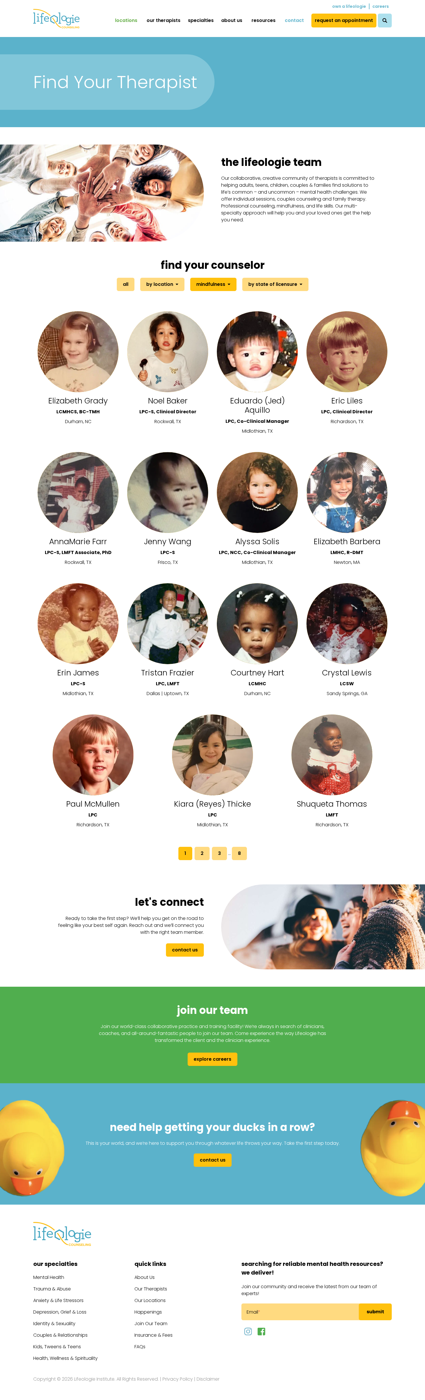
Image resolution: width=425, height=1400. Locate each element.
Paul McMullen (93, 804)
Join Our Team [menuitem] (150, 1323)
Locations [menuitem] (126, 20)
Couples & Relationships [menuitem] (60, 1335)
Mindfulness (210, 284)
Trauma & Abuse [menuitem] (52, 1289)
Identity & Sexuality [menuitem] (54, 1323)
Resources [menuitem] (264, 20)
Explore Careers (212, 1059)
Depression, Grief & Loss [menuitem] (59, 1312)
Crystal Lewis (347, 672)
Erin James (78, 672)
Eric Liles (347, 400)
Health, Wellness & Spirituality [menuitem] (65, 1358)
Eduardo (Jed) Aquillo (257, 405)
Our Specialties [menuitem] (55, 1264)
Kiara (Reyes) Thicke (212, 804)
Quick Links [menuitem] (150, 1264)
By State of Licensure (272, 284)
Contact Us (185, 950)
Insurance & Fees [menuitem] (153, 1335)
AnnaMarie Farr (78, 541)
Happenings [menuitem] (148, 1312)
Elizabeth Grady (78, 400)
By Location (159, 284)
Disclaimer (208, 1379)
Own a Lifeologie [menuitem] (349, 6)
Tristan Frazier (167, 672)
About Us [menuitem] (231, 20)
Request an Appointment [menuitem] (344, 20)
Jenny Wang (167, 541)
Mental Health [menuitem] (48, 1277)
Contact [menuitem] (294, 20)
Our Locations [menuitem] (150, 1300)
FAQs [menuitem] (139, 1346)
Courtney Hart (257, 672)
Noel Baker (168, 400)
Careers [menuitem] (380, 6)
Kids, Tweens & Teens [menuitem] (57, 1346)
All (125, 284)
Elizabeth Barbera (347, 541)
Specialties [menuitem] (201, 20)
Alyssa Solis (257, 541)
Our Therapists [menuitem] (163, 20)
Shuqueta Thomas (332, 804)
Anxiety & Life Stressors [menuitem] (58, 1300)
